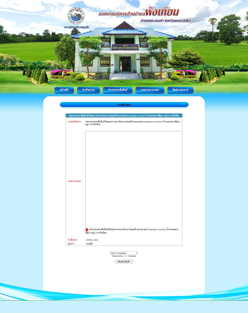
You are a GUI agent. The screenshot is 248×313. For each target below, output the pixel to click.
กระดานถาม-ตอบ (150, 89)
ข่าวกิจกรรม (88, 89)
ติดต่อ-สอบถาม (180, 89)
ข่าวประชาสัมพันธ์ (117, 89)
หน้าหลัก (64, 89)
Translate (132, 255)
